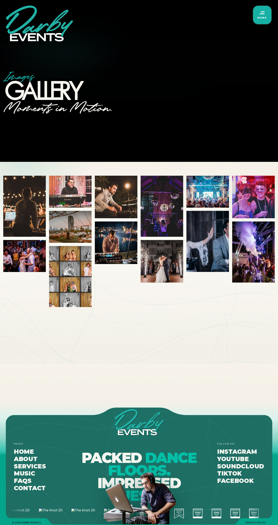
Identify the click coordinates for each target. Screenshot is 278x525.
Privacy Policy (256, 523)
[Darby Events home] (39, 24)
